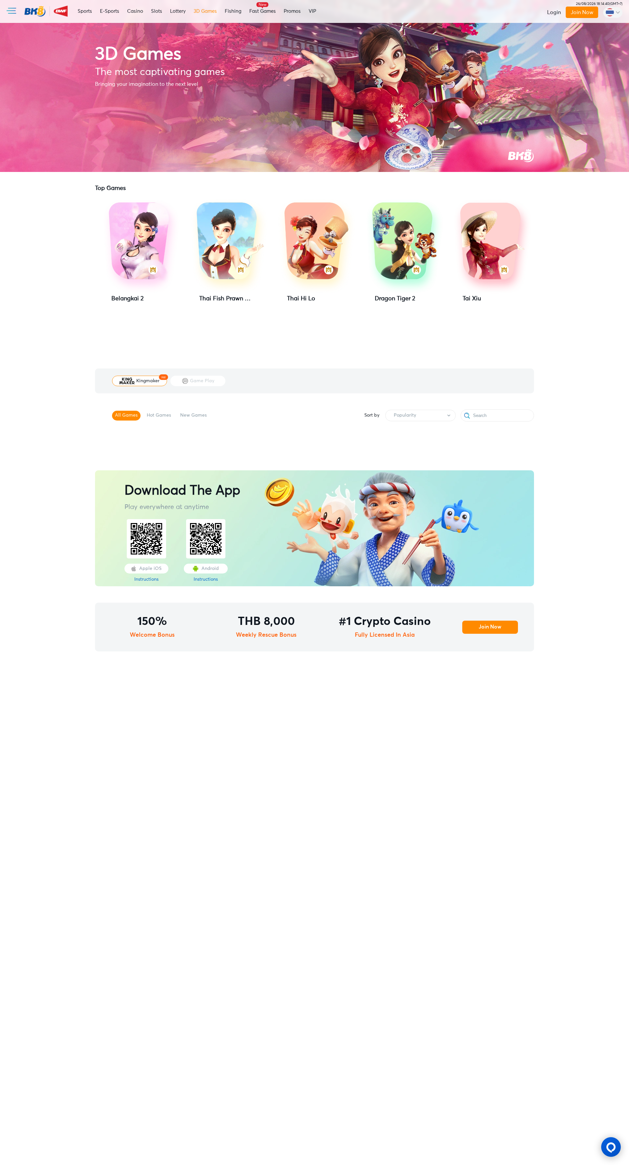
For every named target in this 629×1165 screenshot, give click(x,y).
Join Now (582, 12)
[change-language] (612, 12)
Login (554, 12)
